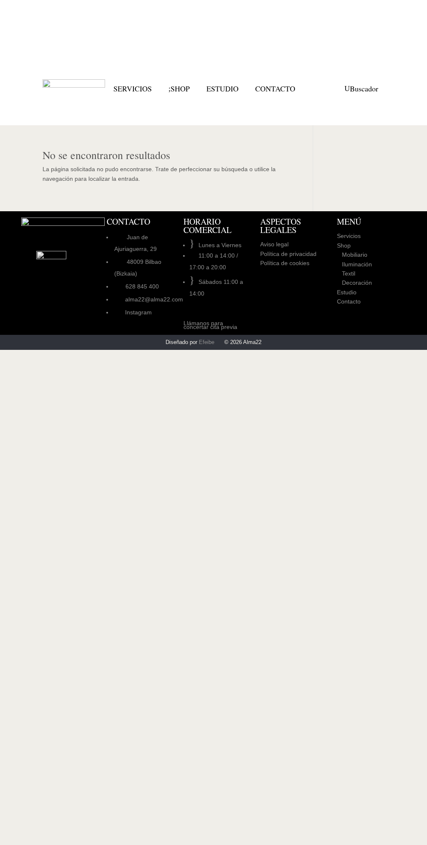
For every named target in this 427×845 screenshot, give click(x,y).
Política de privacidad (288, 253)
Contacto (349, 301)
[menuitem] (132, 88)
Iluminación (354, 264)
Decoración (354, 282)
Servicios (349, 236)
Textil (346, 273)
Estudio (347, 292)
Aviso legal (274, 244)
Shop (344, 245)
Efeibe (206, 342)
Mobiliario (352, 254)
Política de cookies (284, 263)
